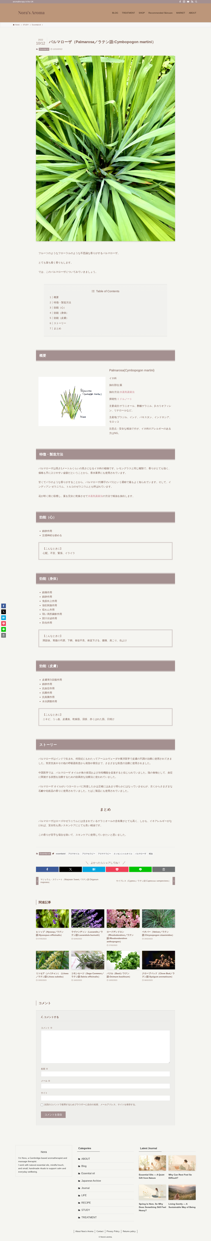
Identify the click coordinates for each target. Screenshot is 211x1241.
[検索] (196, 1)
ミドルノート (124, 399)
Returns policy (129, 1231)
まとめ (57, 328)
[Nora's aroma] (31, 13)
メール (45, 1081)
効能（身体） (61, 313)
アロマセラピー (88, 854)
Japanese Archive (91, 1180)
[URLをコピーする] (163, 869)
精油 (151, 854)
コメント (46, 1028)
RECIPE (86, 1202)
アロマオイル (73, 854)
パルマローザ (140, 854)
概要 (56, 297)
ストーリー (60, 323)
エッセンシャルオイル (123, 854)
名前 (44, 1069)
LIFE (84, 1195)
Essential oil (44, 49)
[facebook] (180, 1)
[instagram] (184, 1)
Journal (85, 1188)
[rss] (192, 1)
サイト (44, 1093)
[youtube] (188, 1)
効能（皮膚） (61, 318)
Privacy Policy (113, 1231)
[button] (47, 869)
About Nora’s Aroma (84, 1231)
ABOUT (85, 1159)
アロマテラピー (104, 854)
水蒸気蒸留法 (127, 392)
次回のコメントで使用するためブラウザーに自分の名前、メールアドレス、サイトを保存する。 (90, 1104)
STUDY (85, 1210)
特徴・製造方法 (62, 302)
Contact (100, 1231)
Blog (84, 1166)
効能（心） (60, 307)
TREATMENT (89, 1217)
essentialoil (60, 854)
